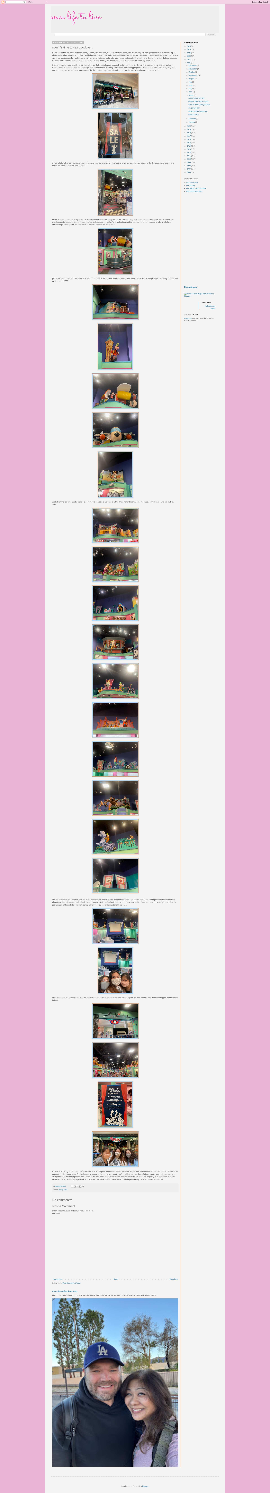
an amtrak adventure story (64, 1291)
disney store (63, 1190)
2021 (189, 63)
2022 (189, 59)
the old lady (190, 186)
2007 (189, 169)
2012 (189, 153)
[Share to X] (77, 1186)
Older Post (174, 1279)
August (191, 79)
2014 (189, 146)
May (190, 89)
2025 (189, 49)
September (193, 76)
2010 (189, 159)
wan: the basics (192, 183)
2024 (189, 53)
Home (115, 1279)
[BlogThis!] (74, 1186)
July (190, 82)
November (193, 69)
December (193, 66)
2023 (189, 56)
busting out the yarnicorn (197, 111)
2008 (189, 166)
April (191, 92)
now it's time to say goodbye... (199, 105)
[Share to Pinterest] (82, 1186)
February (192, 119)
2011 (189, 156)
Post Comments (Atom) (71, 1283)
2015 (189, 143)
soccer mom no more (196, 98)
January (192, 122)
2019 (189, 129)
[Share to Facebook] (80, 1186)
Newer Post (57, 1279)
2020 (189, 126)
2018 (189, 133)
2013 (189, 149)
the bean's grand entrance (196, 188)
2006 (189, 172)
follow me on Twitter (210, 307)
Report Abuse (190, 287)
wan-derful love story (194, 191)
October (192, 72)
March (191, 95)
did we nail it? (193, 115)
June (191, 85)
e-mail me (188, 318)
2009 (189, 162)
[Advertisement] (199, 239)
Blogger (145, 1486)
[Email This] (72, 1186)
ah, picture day (194, 108)
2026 (189, 46)
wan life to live (76, 17)
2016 (189, 139)
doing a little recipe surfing (198, 101)
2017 (189, 136)
